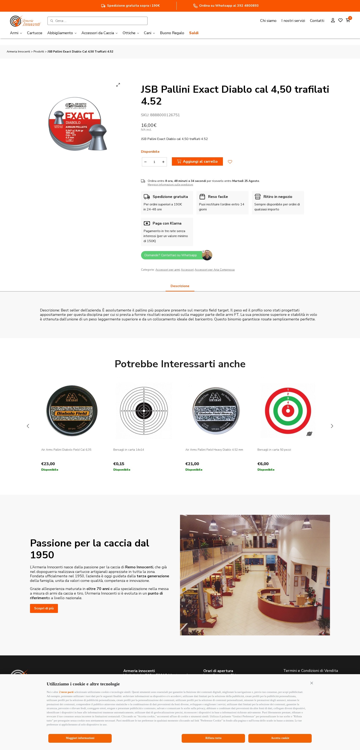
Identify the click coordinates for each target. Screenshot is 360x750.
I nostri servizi (293, 20)
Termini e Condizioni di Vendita (310, 670)
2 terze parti (66, 692)
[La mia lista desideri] (340, 21)
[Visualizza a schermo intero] (118, 85)
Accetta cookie (280, 738)
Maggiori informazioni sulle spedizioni (170, 184)
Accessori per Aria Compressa (215, 270)
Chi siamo (268, 20)
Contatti (317, 20)
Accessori (187, 270)
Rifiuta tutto (213, 738)
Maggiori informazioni (80, 738)
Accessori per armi (167, 270)
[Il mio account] (333, 21)
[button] (311, 683)
